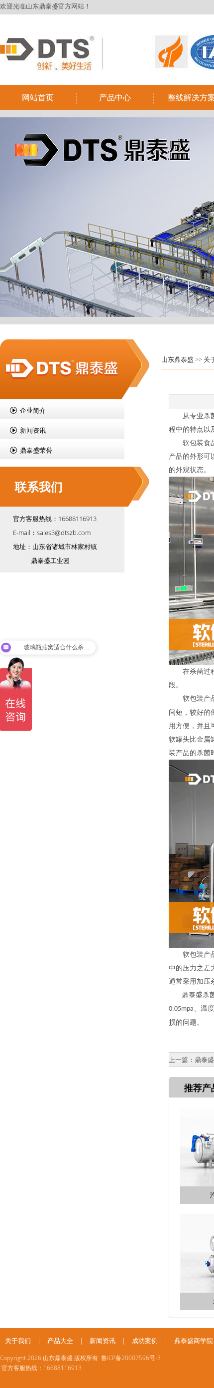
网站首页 (38, 97)
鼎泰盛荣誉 (36, 450)
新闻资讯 (33, 430)
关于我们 (18, 1340)
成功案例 (145, 1340)
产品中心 (115, 97)
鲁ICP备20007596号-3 (131, 1358)
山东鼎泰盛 (177, 359)
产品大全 (60, 1340)
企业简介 (33, 410)
